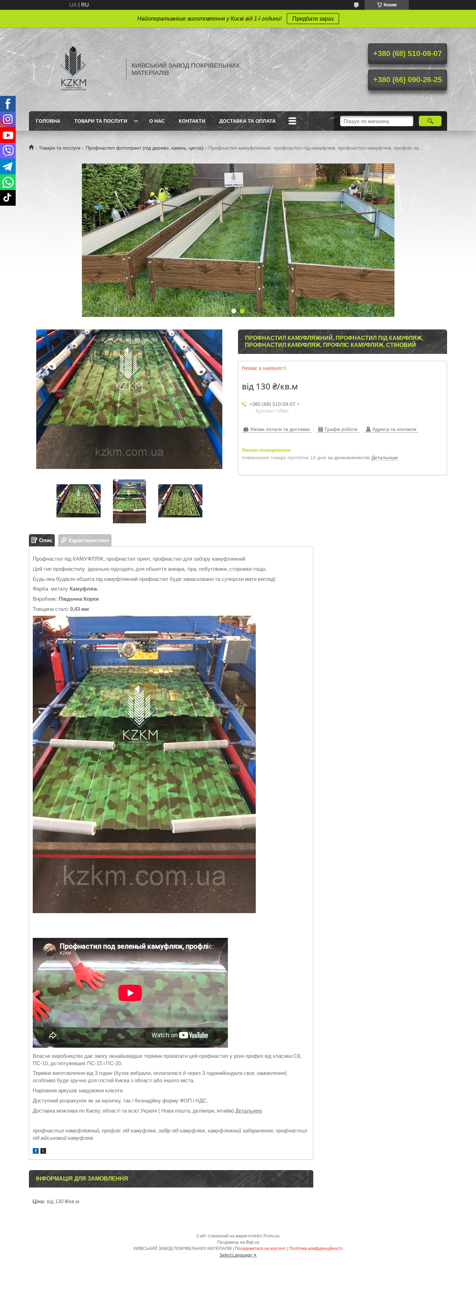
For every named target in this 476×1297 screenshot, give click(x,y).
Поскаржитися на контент (260, 1248)
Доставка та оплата (247, 121)
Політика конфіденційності (316, 1248)
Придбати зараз (312, 19)
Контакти (192, 121)
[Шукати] (430, 121)
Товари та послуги (100, 121)
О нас (157, 121)
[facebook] (36, 1152)
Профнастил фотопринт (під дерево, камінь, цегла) (145, 148)
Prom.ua (271, 1236)
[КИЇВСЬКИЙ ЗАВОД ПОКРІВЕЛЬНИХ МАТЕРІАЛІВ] (74, 69)
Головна (48, 121)
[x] (43, 1152)
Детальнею (248, 1111)
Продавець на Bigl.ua (238, 1242)
